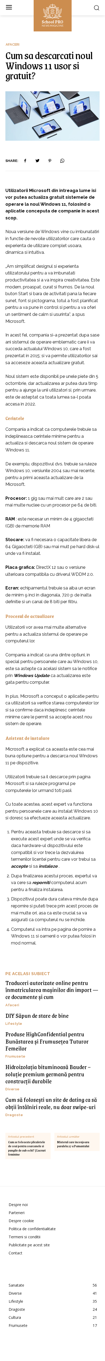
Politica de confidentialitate (32, 1228)
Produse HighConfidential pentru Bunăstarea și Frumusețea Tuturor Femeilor (47, 1041)
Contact (15, 1252)
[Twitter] (37, 160)
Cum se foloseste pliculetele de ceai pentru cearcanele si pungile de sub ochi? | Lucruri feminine (27, 1148)
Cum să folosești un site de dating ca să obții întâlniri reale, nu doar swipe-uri (51, 1103)
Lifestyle (13, 1023)
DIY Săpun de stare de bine (37, 1015)
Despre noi (18, 1204)
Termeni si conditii (24, 1236)
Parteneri (16, 1212)
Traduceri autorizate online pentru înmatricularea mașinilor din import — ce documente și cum (51, 990)
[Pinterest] (49, 160)
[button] (96, 8)
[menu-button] (8, 7)
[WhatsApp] (62, 160)
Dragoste (14, 1115)
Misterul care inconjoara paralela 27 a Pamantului (73, 1144)
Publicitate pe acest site (29, 1244)
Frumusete (15, 1056)
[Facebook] (25, 160)
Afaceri (12, 44)
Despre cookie (21, 1220)
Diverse (12, 1089)
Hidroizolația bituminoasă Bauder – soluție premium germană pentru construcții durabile (48, 1074)
